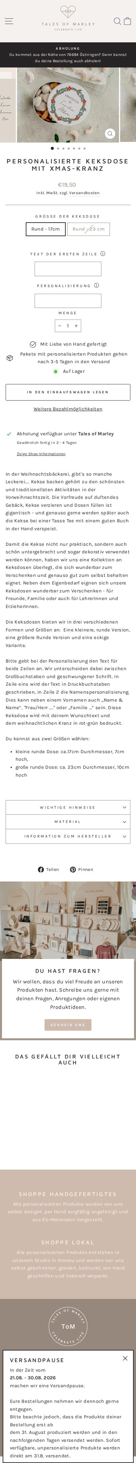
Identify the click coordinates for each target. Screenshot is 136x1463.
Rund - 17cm (45, 229)
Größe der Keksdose (67, 216)
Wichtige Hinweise (68, 807)
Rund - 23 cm (89, 229)
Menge (68, 313)
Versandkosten (84, 193)
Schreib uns (68, 1025)
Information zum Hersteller (68, 836)
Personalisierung (64, 285)
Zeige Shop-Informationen (41, 454)
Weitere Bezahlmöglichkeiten (68, 409)
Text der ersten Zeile (64, 254)
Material (67, 821)
